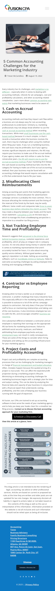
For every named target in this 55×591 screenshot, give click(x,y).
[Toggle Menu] (47, 8)
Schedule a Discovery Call (27, 416)
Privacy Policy (32, 584)
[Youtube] (31, 576)
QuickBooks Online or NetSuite (31, 259)
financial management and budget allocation (32, 365)
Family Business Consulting (23, 535)
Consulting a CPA (24, 214)
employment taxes (10, 335)
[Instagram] (20, 576)
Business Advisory (19, 532)
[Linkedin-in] (26, 576)
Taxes (13, 529)
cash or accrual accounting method (17, 130)
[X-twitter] (29, 576)
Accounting (15, 527)
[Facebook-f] (23, 576)
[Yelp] (34, 576)
